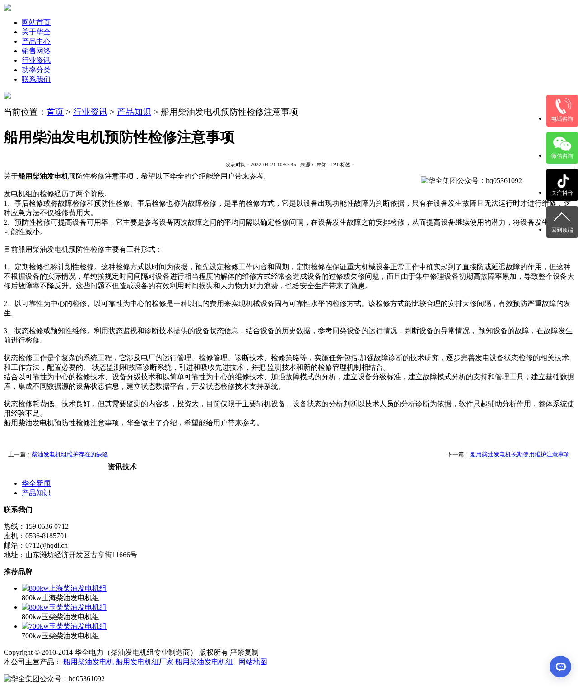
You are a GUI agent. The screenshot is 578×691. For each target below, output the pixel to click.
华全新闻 (36, 483)
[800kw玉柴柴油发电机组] (64, 607)
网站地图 (252, 662)
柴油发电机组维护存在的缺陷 (70, 454)
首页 (55, 112)
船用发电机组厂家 (145, 662)
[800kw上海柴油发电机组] (64, 588)
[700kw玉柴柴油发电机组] (64, 626)
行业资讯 (90, 112)
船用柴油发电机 (89, 662)
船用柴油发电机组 (205, 662)
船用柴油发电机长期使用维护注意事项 (520, 454)
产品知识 (134, 112)
